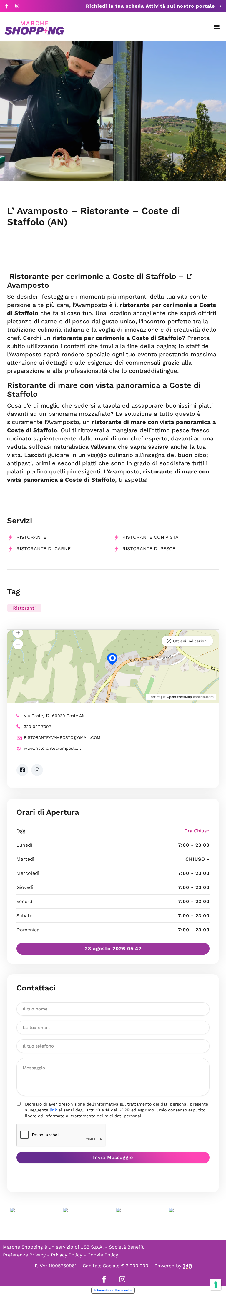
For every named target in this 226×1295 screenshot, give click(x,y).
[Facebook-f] (6, 6)
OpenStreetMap (179, 697)
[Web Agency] (187, 1266)
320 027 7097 (37, 726)
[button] (217, 26)
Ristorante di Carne (43, 548)
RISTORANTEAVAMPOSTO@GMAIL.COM (62, 737)
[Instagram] (17, 6)
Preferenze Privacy (24, 1255)
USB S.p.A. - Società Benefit (112, 1247)
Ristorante (31, 537)
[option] (56, 111)
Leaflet (154, 697)
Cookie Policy (102, 1255)
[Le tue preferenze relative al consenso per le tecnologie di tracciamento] (215, 1284)
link (53, 1110)
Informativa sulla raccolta (113, 1290)
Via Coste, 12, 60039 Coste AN (54, 715)
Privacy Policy (66, 1255)
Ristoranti (24, 608)
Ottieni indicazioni (190, 641)
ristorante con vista (150, 537)
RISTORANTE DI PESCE (148, 548)
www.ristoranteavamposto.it (52, 748)
